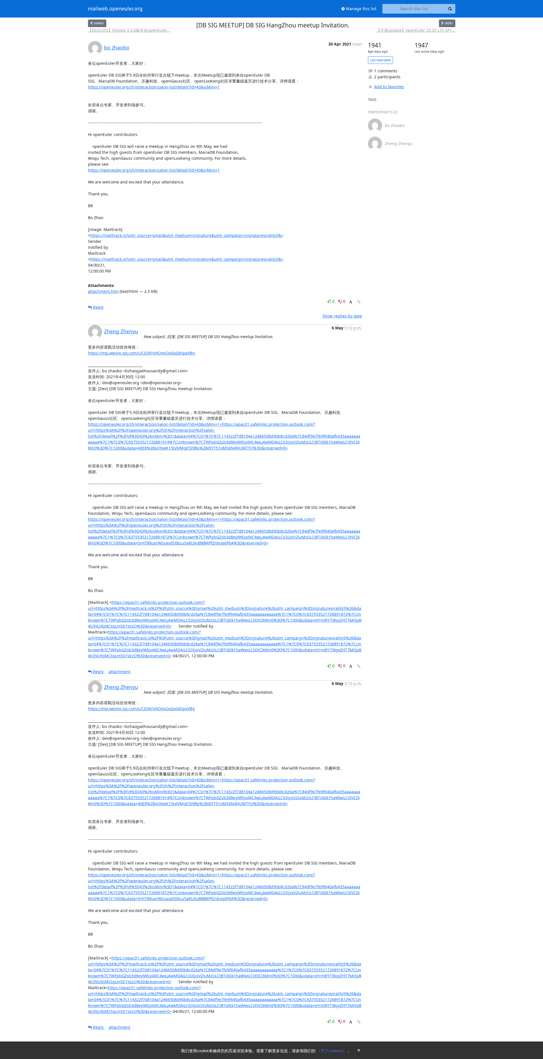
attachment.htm (103, 291)
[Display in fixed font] (350, 302)
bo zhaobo (116, 47)
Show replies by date (342, 316)
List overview (380, 60)
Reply (98, 307)
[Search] (450, 9)
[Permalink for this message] (359, 302)
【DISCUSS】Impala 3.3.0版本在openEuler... (129, 30)
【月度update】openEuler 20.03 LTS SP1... (415, 30)
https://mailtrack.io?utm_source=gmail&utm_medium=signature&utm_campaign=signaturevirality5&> (186, 235)
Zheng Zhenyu (121, 331)
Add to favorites (389, 86)
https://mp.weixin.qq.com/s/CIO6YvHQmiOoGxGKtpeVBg (141, 353)
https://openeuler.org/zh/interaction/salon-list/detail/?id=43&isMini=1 (154, 87)
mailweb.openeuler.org (115, 8)
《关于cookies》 (332, 1050)
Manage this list (360, 8)
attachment (119, 671)
